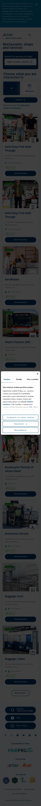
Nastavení (19, 424)
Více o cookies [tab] (32, 379)
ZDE (30, 407)
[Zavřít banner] (37, 374)
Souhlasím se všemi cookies (20, 417)
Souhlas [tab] (7, 379)
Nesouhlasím (20, 430)
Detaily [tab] (19, 379)
